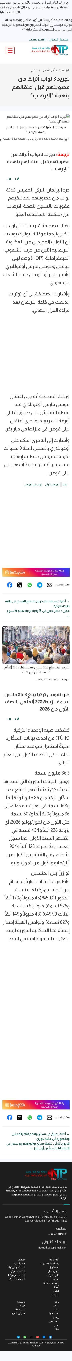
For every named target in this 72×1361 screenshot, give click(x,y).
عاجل (56, 1290)
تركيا (65, 484)
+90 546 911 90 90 (57, 1234)
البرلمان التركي (52, 484)
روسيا (56, 1317)
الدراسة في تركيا (17, 1278)
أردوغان (55, 1294)
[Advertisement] (36, 355)
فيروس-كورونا (51, 1282)
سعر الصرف (19, 1263)
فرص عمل (53, 1271)
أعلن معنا (20, 1309)
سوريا (56, 1305)
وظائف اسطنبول (50, 1263)
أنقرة (56, 1286)
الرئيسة (21, 1301)
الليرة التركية (53, 1275)
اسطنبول (54, 1267)
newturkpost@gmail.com (52, 1247)
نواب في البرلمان (33, 484)
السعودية (54, 1313)
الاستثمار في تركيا (16, 1267)
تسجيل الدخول (58, 39)
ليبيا (57, 1328)
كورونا (56, 1278)
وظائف (22, 1259)
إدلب (56, 1309)
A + (17, 178)
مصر (56, 1324)
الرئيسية (64, 70)
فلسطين (54, 1321)
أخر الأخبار (49, 70)
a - (9, 178)
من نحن (21, 1305)
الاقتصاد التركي (18, 1271)
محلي (34, 70)
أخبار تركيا (54, 1259)
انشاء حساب (37, 39)
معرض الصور (19, 1313)
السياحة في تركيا (17, 1275)
